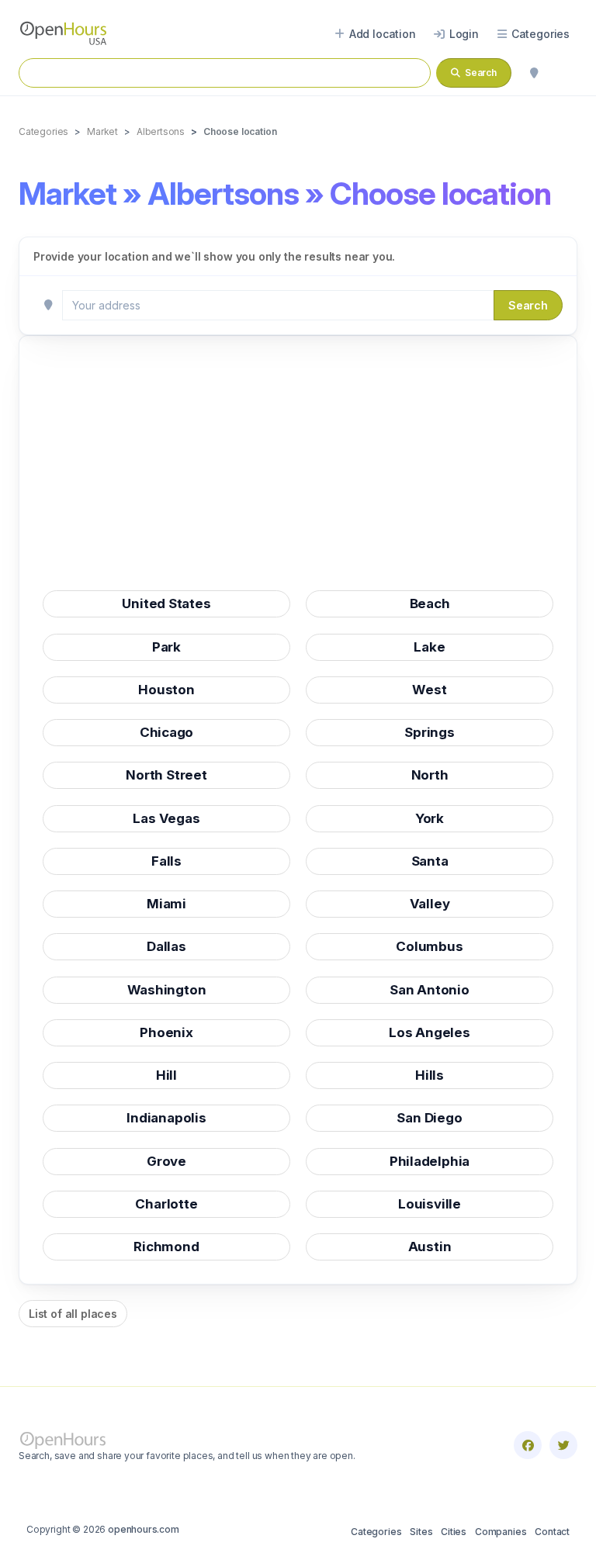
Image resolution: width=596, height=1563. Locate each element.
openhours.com (143, 1529)
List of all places (73, 1313)
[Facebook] (528, 1445)
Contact (552, 1531)
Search (528, 305)
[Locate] (534, 73)
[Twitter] (563, 1445)
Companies (500, 1531)
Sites (421, 1531)
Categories (376, 1531)
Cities (453, 1531)
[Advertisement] (298, 467)
